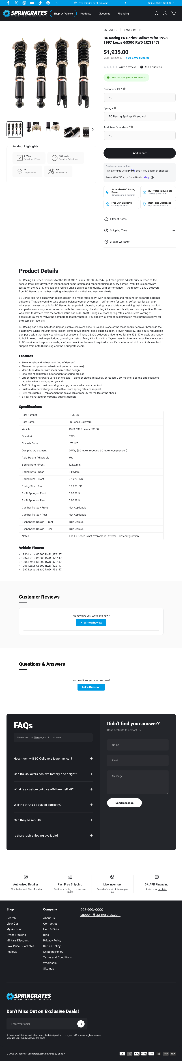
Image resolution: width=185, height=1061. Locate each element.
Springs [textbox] (121, 108)
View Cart (13, 923)
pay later (162, 889)
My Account (14, 929)
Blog (46, 935)
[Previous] (57, 3)
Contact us (50, 923)
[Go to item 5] (91, 132)
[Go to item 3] (53, 129)
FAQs (36, 737)
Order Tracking (16, 935)
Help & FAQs (51, 929)
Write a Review (94, 623)
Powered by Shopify (55, 1053)
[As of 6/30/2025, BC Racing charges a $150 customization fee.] (124, 88)
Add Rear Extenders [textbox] (129, 127)
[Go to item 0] (15, 129)
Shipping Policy (53, 951)
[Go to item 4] (72, 132)
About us (49, 918)
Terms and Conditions (57, 957)
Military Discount (18, 940)
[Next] (125, 3)
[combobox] (162, 3)
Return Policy (52, 946)
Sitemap (48, 968)
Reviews (12, 951)
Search (11, 918)
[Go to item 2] (34, 129)
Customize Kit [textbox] (125, 89)
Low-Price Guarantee (21, 946)
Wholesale (50, 963)
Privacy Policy (52, 940)
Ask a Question (93, 688)
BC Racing (110, 29)
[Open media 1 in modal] (51, 73)
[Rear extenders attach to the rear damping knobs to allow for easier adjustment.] (131, 127)
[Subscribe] (81, 1023)
